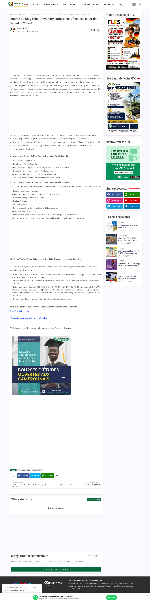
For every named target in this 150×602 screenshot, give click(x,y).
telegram (116, 206)
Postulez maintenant (19, 311)
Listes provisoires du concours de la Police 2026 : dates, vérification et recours (128, 277)
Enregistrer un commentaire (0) (56, 569)
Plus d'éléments (94, 499)
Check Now (18, 590)
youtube (133, 200)
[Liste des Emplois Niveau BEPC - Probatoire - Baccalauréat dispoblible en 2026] (111, 252)
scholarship (22, 14)
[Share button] (57, 475)
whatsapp (133, 194)
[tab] (35, 4)
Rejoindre (111, 597)
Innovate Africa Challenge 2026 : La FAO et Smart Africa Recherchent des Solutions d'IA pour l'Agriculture (129, 265)
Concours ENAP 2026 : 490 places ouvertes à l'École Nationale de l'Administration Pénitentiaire (127, 239)
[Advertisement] (56, 50)
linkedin (133, 206)
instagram (116, 200)
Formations (109, 4)
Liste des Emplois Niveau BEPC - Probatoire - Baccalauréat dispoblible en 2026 (128, 252)
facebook (116, 194)
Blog (121, 4)
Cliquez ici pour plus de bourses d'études (28, 318)
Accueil (35, 4)
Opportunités (69, 4)
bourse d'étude (24, 470)
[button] (134, 4)
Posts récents (50, 4)
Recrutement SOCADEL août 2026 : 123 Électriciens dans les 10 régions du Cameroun (128, 226)
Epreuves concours (91, 4)
